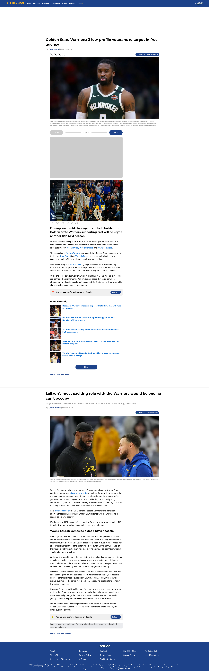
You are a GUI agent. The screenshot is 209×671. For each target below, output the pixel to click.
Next (116, 132)
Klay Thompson (86, 248)
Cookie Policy (129, 655)
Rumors (36, 3)
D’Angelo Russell (82, 256)
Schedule (45, 3)
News (29, 3)
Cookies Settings (107, 659)
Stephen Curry (72, 248)
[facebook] (190, 3)
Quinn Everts (55, 408)
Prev (57, 132)
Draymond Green (105, 248)
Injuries (72, 3)
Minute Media (38, 665)
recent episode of (62, 511)
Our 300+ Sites (129, 651)
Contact (103, 651)
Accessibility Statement (60, 659)
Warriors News (63, 374)
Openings (83, 651)
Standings (55, 3)
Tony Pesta (54, 49)
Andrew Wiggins (73, 253)
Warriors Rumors (64, 633)
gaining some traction (78, 493)
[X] (195, 3)
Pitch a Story (55, 655)
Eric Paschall (75, 264)
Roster (64, 3)
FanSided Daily (151, 651)
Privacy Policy (85, 655)
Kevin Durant (65, 256)
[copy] (63, 54)
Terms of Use (105, 655)
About (52, 651)
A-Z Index (83, 659)
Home (52, 374)
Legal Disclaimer (152, 655)
